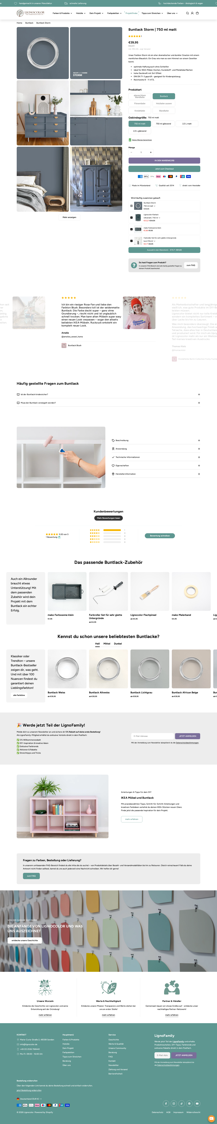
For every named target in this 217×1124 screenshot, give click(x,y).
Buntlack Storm (150, 203)
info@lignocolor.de (28, 1044)
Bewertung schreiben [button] (160, 536)
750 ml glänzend (163, 124)
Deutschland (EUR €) (29, 1099)
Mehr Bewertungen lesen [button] (108, 518)
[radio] (139, 96)
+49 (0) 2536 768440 (30, 1049)
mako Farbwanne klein (152, 228)
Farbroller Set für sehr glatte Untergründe (160, 238)
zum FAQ (191, 265)
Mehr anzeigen (69, 217)
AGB (168, 1112)
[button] (134, 36)
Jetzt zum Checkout (164, 169)
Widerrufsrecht (193, 1112)
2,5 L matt (187, 124)
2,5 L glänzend (139, 131)
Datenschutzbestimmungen (187, 743)
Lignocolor (29, 1112)
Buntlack (29, 23)
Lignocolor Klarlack (151, 215)
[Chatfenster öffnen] (211, 1118)
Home (19, 23)
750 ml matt (139, 124)
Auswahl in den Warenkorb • (164, 250)
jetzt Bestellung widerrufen (29, 1090)
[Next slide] (202, 598)
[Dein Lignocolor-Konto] (192, 13)
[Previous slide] (15, 598)
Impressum (178, 1112)
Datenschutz (157, 1112)
